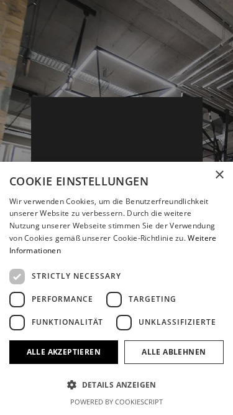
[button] (116, 384)
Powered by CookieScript (116, 401)
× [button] (219, 175)
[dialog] (116, 288)
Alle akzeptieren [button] (64, 352)
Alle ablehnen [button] (174, 352)
